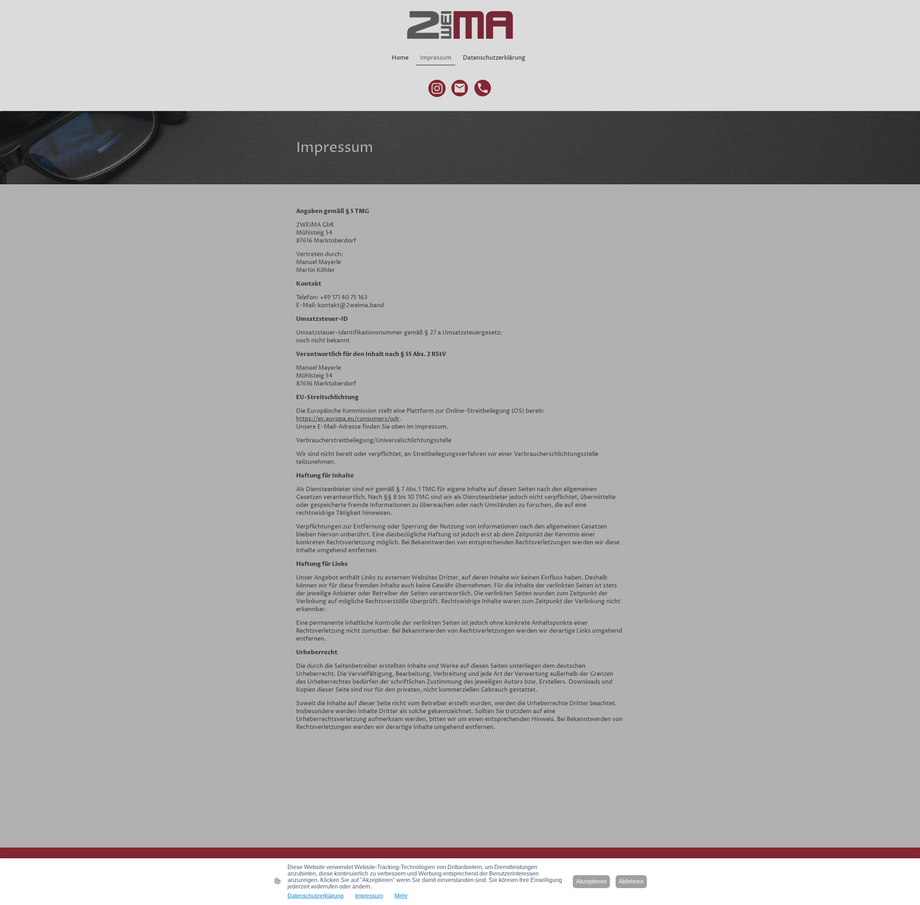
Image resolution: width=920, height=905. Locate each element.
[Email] (460, 88)
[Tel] (483, 88)
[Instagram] (437, 88)
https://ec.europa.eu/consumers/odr (348, 419)
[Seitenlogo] (459, 25)
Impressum (369, 896)
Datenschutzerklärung (316, 896)
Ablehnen (631, 881)
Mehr (401, 896)
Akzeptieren (591, 881)
